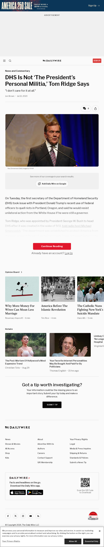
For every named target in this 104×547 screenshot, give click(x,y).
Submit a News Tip (78, 462)
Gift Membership (45, 462)
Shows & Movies (12, 444)
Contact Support (45, 458)
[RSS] (38, 516)
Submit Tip (52, 405)
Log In (69, 253)
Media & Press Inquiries (80, 448)
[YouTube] (30, 516)
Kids (7, 458)
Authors (41, 448)
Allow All (73, 541)
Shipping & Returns (78, 453)
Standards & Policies (79, 458)
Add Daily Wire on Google (54, 184)
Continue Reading (52, 246)
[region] (52, 537)
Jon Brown (9, 96)
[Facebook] (8, 516)
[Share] (95, 108)
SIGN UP (97, 61)
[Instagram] (23, 516)
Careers (41, 453)
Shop (7, 453)
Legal (72, 444)
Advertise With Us (46, 444)
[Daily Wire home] (52, 60)
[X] (15, 516)
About (40, 439)
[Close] (100, 531)
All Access (9, 448)
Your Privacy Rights (79, 439)
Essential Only (91, 541)
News (7, 439)
